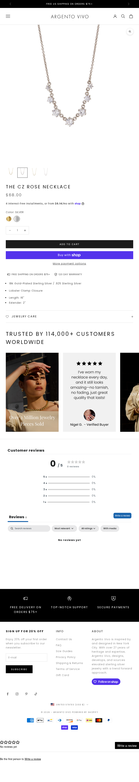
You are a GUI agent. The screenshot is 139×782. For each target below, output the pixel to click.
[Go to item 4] (46, 173)
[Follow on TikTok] (36, 694)
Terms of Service (68, 669)
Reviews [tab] (18, 516)
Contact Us (64, 639)
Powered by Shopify (85, 712)
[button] (69, 477)
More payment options (69, 263)
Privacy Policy (66, 657)
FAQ (59, 645)
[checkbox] (109, 528)
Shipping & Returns (69, 663)
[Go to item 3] (34, 173)
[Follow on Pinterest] (26, 694)
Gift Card (62, 675)
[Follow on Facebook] (7, 694)
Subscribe (19, 669)
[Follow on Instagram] (17, 694)
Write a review (122, 515)
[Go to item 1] (11, 173)
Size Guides (64, 651)
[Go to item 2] (22, 173)
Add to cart (70, 244)
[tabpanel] (69, 552)
